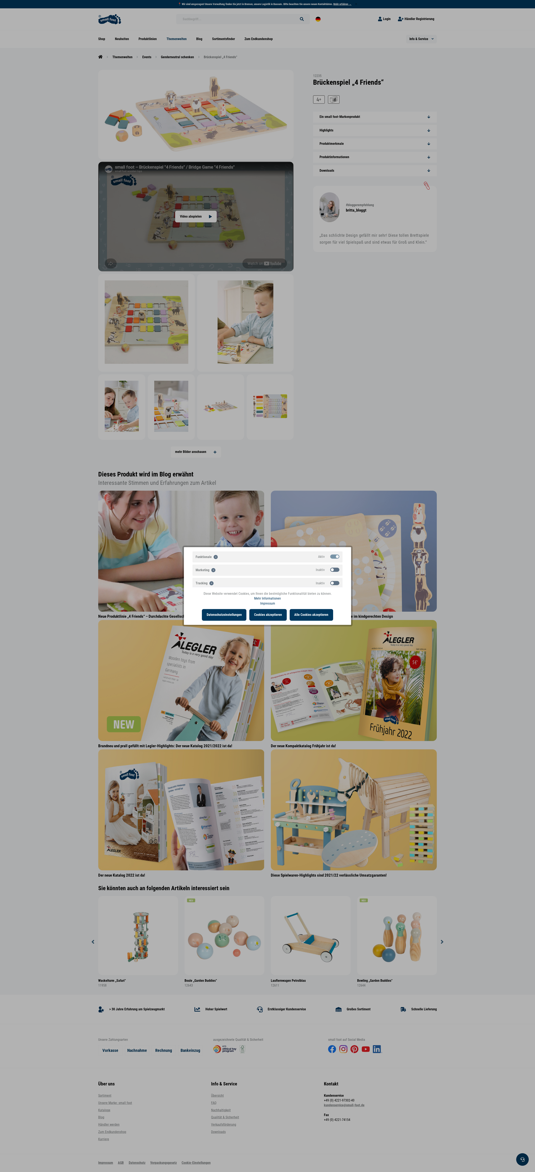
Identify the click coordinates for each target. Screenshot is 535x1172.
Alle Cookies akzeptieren (311, 615)
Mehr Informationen (267, 598)
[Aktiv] (334, 556)
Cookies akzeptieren (268, 615)
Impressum (267, 603)
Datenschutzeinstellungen (224, 615)
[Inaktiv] (334, 570)
